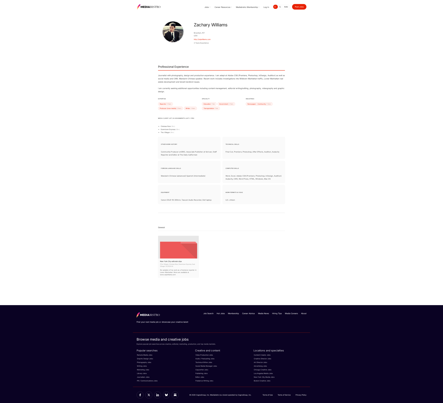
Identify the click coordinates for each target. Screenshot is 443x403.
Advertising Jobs (260, 366)
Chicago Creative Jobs (262, 370)
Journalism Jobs (143, 377)
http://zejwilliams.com (202, 39)
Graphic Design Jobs (145, 359)
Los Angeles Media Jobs (263, 373)
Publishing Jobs (201, 373)
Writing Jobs (142, 366)
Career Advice (248, 313)
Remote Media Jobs (144, 355)
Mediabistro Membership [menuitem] (247, 7)
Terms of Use (268, 395)
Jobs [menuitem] (207, 7)
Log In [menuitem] (266, 7)
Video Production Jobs (204, 355)
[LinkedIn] (157, 394)
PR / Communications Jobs (147, 381)
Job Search (208, 313)
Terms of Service (284, 395)
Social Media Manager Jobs (206, 366)
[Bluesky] (166, 394)
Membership (233, 313)
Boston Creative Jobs (262, 381)
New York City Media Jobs (264, 377)
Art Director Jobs (260, 362)
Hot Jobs (221, 313)
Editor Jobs (199, 377)
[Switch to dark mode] (280, 7)
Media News (263, 313)
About (303, 313)
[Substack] (175, 394)
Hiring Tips (277, 313)
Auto (286, 7)
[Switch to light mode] (275, 7)
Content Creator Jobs (262, 355)
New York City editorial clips (171, 261)
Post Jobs (299, 7)
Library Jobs (142, 373)
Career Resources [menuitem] (222, 7)
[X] (148, 394)
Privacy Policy (301, 395)
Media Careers (291, 313)
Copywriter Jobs (201, 370)
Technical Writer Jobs (203, 362)
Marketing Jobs (143, 370)
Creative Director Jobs (262, 359)
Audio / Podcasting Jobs (204, 359)
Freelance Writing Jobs (204, 381)
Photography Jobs (144, 362)
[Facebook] (140, 394)
